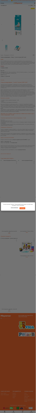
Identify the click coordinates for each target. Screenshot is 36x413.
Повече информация (14, 207)
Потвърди (22, 208)
